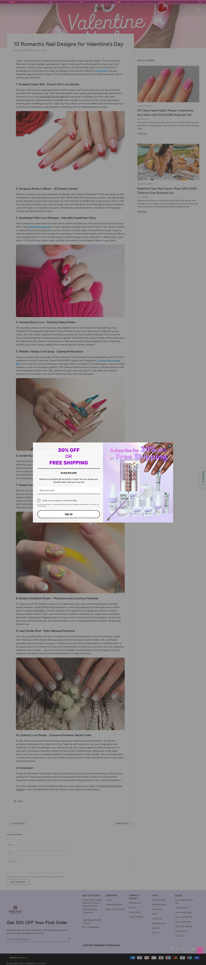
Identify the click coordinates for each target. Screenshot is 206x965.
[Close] (169, 445)
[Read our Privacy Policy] (98, 504)
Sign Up (69, 514)
